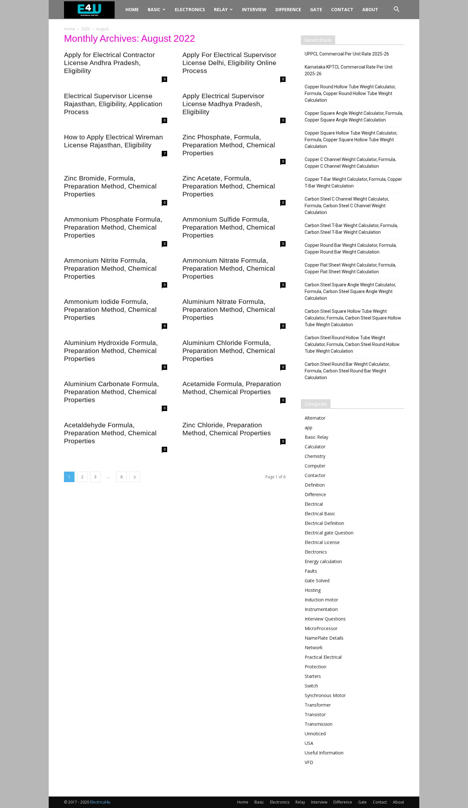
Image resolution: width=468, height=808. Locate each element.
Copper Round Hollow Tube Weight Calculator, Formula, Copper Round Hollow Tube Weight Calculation (350, 93)
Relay (221, 9)
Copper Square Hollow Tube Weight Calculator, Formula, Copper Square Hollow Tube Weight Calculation (351, 139)
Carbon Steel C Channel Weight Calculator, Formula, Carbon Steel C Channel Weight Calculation (347, 205)
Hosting (313, 590)
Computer (315, 466)
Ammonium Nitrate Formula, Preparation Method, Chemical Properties (228, 268)
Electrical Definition (324, 523)
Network (314, 647)
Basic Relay (316, 437)
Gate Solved (317, 580)
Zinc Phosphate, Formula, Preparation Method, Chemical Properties (228, 145)
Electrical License (322, 542)
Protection (315, 667)
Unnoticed (315, 734)
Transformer (318, 705)
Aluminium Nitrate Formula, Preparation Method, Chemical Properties (228, 309)
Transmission (318, 724)
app (308, 427)
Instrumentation (321, 609)
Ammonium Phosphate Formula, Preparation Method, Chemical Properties (113, 227)
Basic (154, 9)
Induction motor (321, 600)
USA (309, 743)
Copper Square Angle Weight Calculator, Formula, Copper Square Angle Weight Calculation (354, 116)
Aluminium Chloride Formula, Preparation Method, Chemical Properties (228, 350)
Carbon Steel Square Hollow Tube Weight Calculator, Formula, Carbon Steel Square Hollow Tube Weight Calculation (353, 318)
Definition (315, 485)
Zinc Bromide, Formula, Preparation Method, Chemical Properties (110, 186)
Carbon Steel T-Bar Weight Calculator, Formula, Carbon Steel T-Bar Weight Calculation (351, 229)
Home (132, 9)
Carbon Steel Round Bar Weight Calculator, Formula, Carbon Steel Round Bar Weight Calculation (347, 371)
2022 (85, 29)
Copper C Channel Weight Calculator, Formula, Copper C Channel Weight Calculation (350, 163)
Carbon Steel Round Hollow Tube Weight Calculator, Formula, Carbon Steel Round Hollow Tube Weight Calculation (352, 344)
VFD (309, 762)
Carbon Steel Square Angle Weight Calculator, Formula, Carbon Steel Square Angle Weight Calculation (350, 291)
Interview (254, 9)
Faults (311, 571)
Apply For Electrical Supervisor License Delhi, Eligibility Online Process (229, 62)
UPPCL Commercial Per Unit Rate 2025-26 (347, 53)
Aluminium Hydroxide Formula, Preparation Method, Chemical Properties (111, 350)
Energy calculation (323, 561)
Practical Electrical (323, 657)
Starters (313, 676)
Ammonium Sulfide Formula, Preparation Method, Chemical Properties (228, 227)
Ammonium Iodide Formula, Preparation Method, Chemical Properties (110, 309)
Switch (311, 686)
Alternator (315, 418)
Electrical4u (100, 802)
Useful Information (324, 753)
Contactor (315, 475)
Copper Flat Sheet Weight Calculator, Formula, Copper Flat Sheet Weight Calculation (350, 268)
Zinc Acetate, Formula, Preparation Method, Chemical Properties (228, 186)
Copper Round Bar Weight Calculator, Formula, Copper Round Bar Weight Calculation (351, 248)
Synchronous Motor (325, 695)
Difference (288, 9)
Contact (342, 9)
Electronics (190, 9)
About (370, 9)
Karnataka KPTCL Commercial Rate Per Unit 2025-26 (349, 70)
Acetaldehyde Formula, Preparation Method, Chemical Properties (110, 432)
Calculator (315, 447)
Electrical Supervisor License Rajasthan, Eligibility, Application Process (113, 103)
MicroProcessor (321, 628)
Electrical (314, 504)
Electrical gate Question (329, 533)
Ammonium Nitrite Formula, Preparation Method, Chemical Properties (110, 268)
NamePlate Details (324, 638)
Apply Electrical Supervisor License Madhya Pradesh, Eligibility (223, 103)
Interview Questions (325, 619)
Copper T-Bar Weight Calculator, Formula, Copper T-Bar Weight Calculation (353, 182)
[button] (396, 10)
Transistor (315, 714)
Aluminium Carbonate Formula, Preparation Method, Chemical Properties (111, 391)
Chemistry (315, 456)
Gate (316, 9)
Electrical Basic (320, 514)
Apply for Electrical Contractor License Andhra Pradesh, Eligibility (109, 62)
